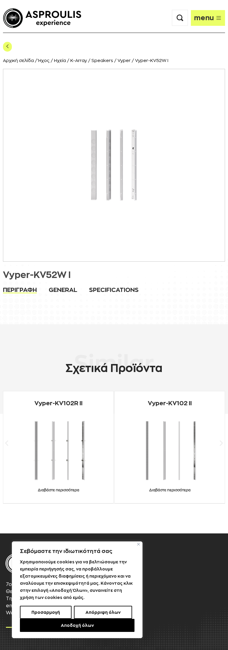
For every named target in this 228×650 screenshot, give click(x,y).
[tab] (20, 289)
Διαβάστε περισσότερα (58, 490)
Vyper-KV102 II (170, 403)
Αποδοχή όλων (77, 625)
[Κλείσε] (138, 544)
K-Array (78, 60)
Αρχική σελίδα (18, 60)
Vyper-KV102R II (58, 403)
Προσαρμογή (45, 612)
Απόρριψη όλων (103, 612)
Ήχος (44, 60)
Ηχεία (60, 60)
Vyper (124, 60)
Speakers (102, 60)
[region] (77, 589)
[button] (6, 442)
